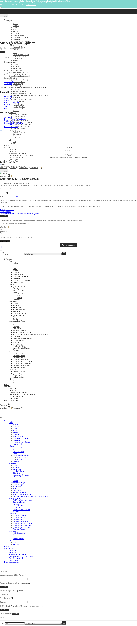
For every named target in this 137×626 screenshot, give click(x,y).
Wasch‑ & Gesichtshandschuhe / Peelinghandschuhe (30, 95)
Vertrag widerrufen (68, 245)
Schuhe (15, 319)
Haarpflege (16, 327)
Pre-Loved (16, 383)
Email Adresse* (5, 189)
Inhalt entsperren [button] (5, 212)
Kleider (15, 24)
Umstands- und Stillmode (21, 280)
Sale (10, 379)
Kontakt (7, 104)
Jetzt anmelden (31, 5)
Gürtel (15, 78)
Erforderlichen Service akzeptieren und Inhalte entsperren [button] (19, 214)
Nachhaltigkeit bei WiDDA (18, 153)
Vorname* (3, 193)
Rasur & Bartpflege (19, 91)
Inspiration (12, 369)
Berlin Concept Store (11, 400)
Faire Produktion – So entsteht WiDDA (22, 155)
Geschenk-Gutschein (20, 115)
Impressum (8, 96)
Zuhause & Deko (14, 97)
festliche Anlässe (18, 377)
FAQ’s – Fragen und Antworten (15, 119)
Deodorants (17, 89)
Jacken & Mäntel (18, 35)
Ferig (2, 52)
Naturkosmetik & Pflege (17, 82)
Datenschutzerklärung (11, 102)
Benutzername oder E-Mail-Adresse (13, 575)
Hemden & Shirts (19, 47)
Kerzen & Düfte (18, 105)
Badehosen (16, 60)
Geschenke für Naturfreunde (22, 361)
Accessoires (13, 62)
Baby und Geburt (19, 128)
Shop (5, 48)
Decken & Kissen (19, 101)
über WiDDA (8, 147)
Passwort (3, 579)
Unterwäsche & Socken (21, 37)
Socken (19, 58)
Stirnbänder (17, 311)
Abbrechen (8, 84)
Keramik (16, 342)
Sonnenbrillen (17, 68)
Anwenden (9, 82)
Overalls (16, 26)
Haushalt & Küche (19, 107)
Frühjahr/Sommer (19, 371)
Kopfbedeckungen (19, 70)
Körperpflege (17, 86)
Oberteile (16, 33)
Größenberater (9, 121)
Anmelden (4, 587)
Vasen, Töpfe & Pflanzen (21, 109)
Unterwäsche (21, 57)
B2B (5, 108)
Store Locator (13, 159)
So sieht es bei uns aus (53, 3)
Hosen (15, 28)
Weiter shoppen (5, 241)
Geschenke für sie (19, 116)
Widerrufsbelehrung (11, 127)
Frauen (11, 22)
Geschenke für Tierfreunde (22, 124)
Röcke (15, 29)
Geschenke (12, 113)
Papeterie (16, 111)
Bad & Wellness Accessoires (22, 99)
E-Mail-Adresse (6, 598)
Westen (15, 31)
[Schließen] (1, 7)
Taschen (15, 64)
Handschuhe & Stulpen (21, 74)
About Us (7, 98)
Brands (6, 385)
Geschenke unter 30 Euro (21, 126)
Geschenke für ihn (19, 358)
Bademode (16, 39)
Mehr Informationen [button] (7, 210)
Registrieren (19, 591)
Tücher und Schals (19, 315)
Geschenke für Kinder (20, 120)
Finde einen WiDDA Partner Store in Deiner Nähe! (53, 1)
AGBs (6, 100)
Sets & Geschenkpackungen (22, 93)
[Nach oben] (1, 248)
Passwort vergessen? (23, 583)
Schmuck (16, 66)
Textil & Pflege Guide (16, 157)
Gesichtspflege (18, 84)
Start (1, 48)
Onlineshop (8, 20)
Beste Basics (17, 373)
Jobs (5, 106)
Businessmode (18, 375)
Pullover (16, 288)
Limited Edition (18, 282)
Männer (11, 45)
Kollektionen (13, 151)
